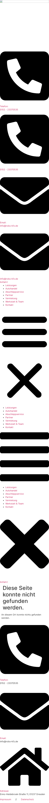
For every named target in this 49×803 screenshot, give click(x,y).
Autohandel (11, 288)
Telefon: (4, 679)
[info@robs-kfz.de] (24, 275)
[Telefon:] (24, 676)
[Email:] (24, 735)
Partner (9, 295)
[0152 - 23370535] (24, 166)
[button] (24, 356)
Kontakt (9, 305)
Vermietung (11, 298)
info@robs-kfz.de (9, 278)
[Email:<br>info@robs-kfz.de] (24, 219)
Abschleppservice (14, 291)
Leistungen (11, 285)
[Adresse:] (24, 787)
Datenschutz (27, 799)
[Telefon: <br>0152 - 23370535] (24, 103)
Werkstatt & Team (14, 301)
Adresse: (4, 791)
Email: (3, 738)
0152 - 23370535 (9, 169)
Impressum (5, 799)
